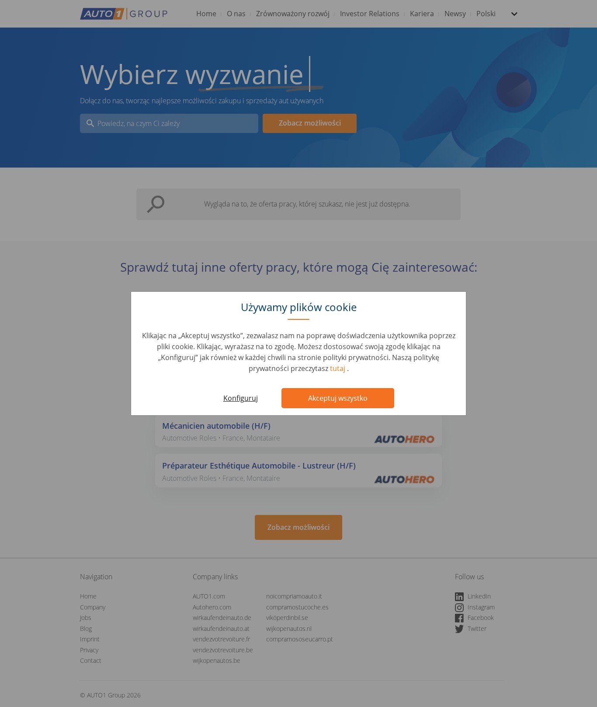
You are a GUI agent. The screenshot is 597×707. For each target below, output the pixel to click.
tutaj (338, 368)
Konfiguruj (240, 398)
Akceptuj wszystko (338, 398)
